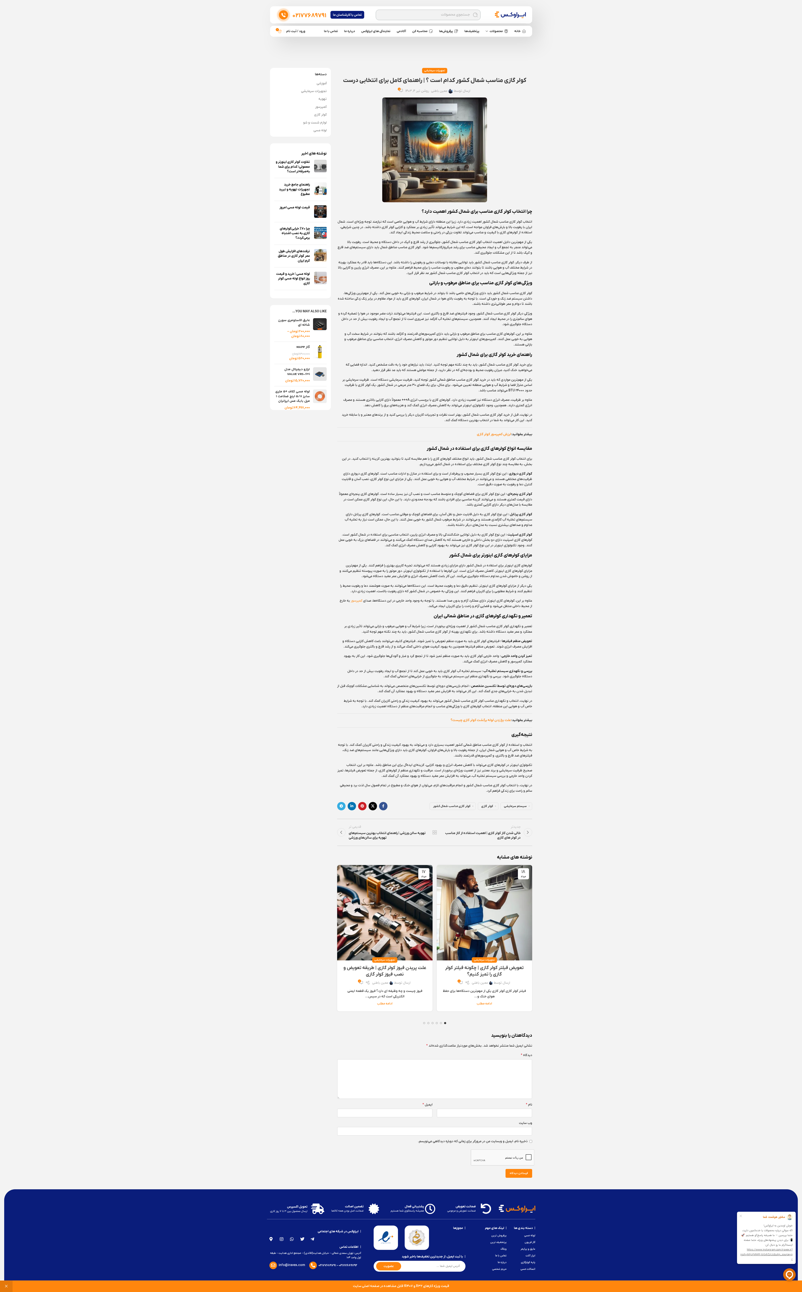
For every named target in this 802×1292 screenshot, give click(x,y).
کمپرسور (356, 601)
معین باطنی (439, 91)
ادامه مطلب (484, 1004)
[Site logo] (510, 15)
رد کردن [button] (6, 1286)
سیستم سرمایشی (515, 806)
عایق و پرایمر (528, 1249)
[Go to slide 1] (445, 1023)
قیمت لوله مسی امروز (294, 207)
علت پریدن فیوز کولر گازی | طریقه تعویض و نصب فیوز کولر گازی (384, 971)
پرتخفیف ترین (498, 1242)
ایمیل (427, 1105)
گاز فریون (530, 1242)
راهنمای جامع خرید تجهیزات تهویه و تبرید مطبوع (294, 189)
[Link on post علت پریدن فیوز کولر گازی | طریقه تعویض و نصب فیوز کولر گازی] (385, 912)
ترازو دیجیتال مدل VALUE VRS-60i (297, 372)
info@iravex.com (292, 1265)
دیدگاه (526, 1055)
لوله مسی (320, 130)
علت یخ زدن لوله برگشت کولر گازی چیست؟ (481, 720)
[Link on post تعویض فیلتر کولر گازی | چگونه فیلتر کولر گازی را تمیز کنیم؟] (484, 912)
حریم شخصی (499, 1269)
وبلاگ (503, 1249)
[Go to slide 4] (433, 1023)
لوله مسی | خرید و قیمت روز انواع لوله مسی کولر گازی (293, 278)
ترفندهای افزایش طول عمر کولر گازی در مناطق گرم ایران (294, 256)
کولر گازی (487, 806)
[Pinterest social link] (362, 806)
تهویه (322, 99)
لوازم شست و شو (315, 123)
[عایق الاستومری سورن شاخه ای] (320, 328)
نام (529, 1105)
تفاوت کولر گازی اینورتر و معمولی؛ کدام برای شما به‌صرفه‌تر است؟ (293, 167)
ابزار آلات (530, 1255)
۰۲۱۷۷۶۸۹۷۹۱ (327, 1265)
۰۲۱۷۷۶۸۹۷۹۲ (348, 1265)
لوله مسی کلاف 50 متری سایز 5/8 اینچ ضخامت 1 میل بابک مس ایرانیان (292, 396)
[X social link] (373, 806)
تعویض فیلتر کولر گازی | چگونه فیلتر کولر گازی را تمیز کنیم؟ (484, 971)
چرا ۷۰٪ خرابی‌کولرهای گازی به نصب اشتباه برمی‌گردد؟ (295, 233)
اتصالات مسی (527, 1269)
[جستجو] (475, 15)
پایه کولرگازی (528, 1262)
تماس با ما (501, 1255)
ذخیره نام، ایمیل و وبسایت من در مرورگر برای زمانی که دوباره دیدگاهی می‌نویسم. (473, 1141)
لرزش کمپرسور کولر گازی (494, 434)
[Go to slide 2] (441, 1023)
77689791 (309, 16)
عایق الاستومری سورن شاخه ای (294, 323)
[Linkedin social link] (352, 806)
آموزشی (322, 83)
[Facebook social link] (383, 806)
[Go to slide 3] (437, 1023)
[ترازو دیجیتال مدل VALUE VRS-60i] (320, 375)
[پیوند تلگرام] (341, 806)
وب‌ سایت (525, 1123)
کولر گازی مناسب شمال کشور (451, 806)
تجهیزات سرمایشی (434, 70)
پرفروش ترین (499, 1235)
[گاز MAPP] (320, 353)
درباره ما (502, 1262)
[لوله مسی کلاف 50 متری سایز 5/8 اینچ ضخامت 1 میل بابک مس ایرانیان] (320, 399)
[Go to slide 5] (428, 1023)
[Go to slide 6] (424, 1023)
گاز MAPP (303, 347)
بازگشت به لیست (434, 832)
